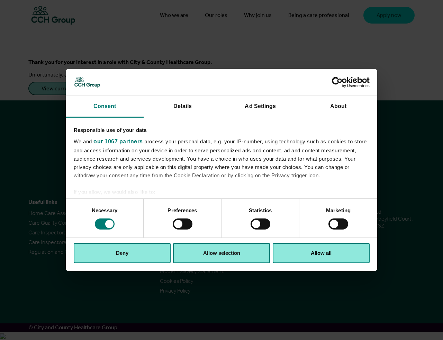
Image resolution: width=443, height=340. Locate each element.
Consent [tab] (104, 106)
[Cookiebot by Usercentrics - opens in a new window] (339, 82)
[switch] (182, 224)
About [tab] (338, 106)
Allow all (321, 253)
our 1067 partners (118, 141)
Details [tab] (182, 106)
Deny (122, 253)
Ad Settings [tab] (260, 106)
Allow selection (221, 253)
